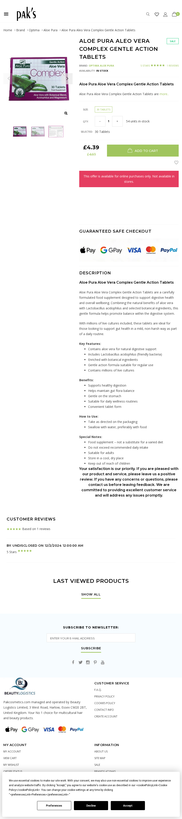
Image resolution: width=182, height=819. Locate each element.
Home (7, 30)
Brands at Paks (105, 771)
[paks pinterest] (95, 662)
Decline (91, 805)
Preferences (54, 805)
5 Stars (159, 65)
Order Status (12, 771)
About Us (101, 751)
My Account (12, 751)
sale (97, 765)
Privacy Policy (104, 696)
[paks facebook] (73, 662)
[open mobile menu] (6, 14)
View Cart (10, 758)
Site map (99, 758)
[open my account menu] (165, 14)
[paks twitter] (80, 662)
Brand (20, 30)
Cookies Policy (104, 703)
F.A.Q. (98, 690)
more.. (164, 94)
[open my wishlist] (156, 14)
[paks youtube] (102, 662)
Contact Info (104, 710)
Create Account (105, 716)
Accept (128, 805)
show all (91, 594)
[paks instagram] (88, 662)
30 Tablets (103, 109)
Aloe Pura (50, 30)
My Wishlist (11, 765)
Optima (34, 30)
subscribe (91, 648)
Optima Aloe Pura (101, 65)
